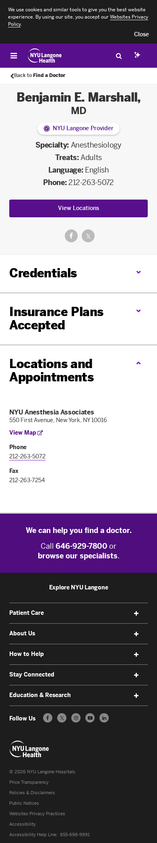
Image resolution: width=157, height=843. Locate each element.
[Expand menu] (136, 613)
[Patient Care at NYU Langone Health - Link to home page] (45, 55)
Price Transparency (29, 782)
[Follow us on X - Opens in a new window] (61, 717)
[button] (141, 34)
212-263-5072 (91, 182)
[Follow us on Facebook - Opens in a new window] (47, 717)
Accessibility (22, 824)
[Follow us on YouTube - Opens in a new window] (90, 717)
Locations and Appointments (51, 371)
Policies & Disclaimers (32, 792)
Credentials (42, 273)
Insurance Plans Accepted (56, 319)
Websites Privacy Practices (37, 813)
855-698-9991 (75, 834)
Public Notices (24, 803)
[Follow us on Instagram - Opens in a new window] (76, 717)
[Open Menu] (13, 55)
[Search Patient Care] (119, 56)
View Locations (78, 208)
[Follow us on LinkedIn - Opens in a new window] (104, 717)
